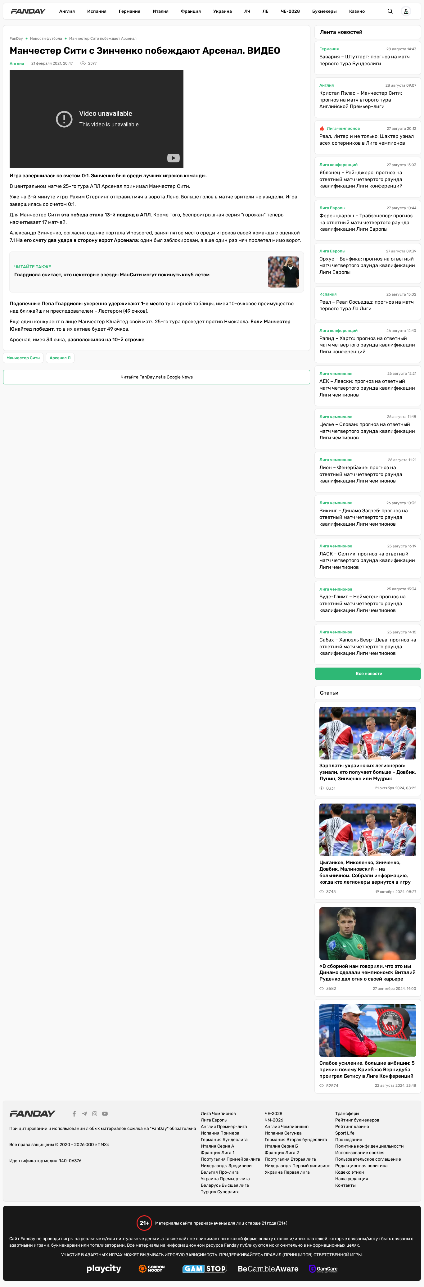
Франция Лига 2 (282, 1152)
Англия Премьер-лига (224, 1126)
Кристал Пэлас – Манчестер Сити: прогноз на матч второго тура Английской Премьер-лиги (360, 99)
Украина (222, 11)
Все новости (369, 673)
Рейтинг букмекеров (357, 1120)
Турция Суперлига (220, 1191)
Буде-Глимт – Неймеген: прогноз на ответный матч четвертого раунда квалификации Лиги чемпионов (362, 603)
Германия (129, 11)
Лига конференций (338, 164)
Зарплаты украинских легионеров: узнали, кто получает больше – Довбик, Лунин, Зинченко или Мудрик (367, 772)
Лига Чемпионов (218, 1113)
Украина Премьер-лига (225, 1178)
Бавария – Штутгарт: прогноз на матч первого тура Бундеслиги (364, 60)
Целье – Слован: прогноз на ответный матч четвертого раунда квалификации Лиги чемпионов (367, 431)
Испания (96, 11)
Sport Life (344, 1133)
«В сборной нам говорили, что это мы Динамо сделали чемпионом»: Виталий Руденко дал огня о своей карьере (367, 972)
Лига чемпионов (343, 128)
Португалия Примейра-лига (230, 1159)
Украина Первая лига (287, 1172)
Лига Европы (332, 208)
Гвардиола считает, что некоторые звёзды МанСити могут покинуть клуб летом (112, 275)
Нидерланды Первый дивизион (298, 1165)
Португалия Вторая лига (290, 1159)
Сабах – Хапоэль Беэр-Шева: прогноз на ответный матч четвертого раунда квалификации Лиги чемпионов (367, 646)
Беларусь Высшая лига (225, 1185)
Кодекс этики (349, 1172)
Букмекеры (324, 11)
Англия (67, 11)
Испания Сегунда (283, 1133)
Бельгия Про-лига (220, 1172)
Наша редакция (351, 1178)
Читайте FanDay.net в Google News (157, 377)
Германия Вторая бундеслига (296, 1139)
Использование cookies (359, 1152)
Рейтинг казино (352, 1126)
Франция (191, 11)
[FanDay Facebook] (74, 1114)
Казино (357, 11)
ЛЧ (247, 11)
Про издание (348, 1139)
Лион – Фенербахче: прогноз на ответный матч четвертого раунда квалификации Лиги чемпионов (360, 474)
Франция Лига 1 (217, 1152)
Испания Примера (220, 1133)
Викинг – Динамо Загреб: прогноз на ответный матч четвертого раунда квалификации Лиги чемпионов (363, 517)
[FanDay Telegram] (84, 1114)
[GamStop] (204, 1270)
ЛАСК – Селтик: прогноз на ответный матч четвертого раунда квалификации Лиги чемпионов (367, 560)
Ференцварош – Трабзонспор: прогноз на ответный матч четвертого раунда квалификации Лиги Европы (366, 222)
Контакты (345, 1185)
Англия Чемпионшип (287, 1126)
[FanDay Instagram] (94, 1114)
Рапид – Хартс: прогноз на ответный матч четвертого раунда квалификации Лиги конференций (367, 345)
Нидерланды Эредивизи (226, 1165)
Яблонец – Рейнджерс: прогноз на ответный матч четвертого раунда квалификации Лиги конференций (361, 179)
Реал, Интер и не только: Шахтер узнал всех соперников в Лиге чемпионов (366, 139)
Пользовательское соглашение (368, 1159)
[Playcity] (104, 1269)
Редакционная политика (361, 1165)
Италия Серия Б (281, 1146)
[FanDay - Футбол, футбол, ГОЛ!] (28, 11)
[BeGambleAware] (268, 1270)
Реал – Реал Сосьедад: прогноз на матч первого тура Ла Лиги (366, 305)
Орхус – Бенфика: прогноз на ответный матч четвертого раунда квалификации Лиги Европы (367, 265)
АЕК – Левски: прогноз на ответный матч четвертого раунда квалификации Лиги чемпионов (367, 387)
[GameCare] (323, 1270)
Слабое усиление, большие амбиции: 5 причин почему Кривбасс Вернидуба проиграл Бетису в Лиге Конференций (367, 1069)
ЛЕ (265, 11)
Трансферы (347, 1113)
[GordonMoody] (152, 1270)
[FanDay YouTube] (105, 1114)
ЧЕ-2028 (290, 11)
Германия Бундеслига (224, 1139)
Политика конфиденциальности (369, 1146)
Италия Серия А (217, 1146)
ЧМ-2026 (274, 1120)
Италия (161, 11)
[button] (390, 11)
